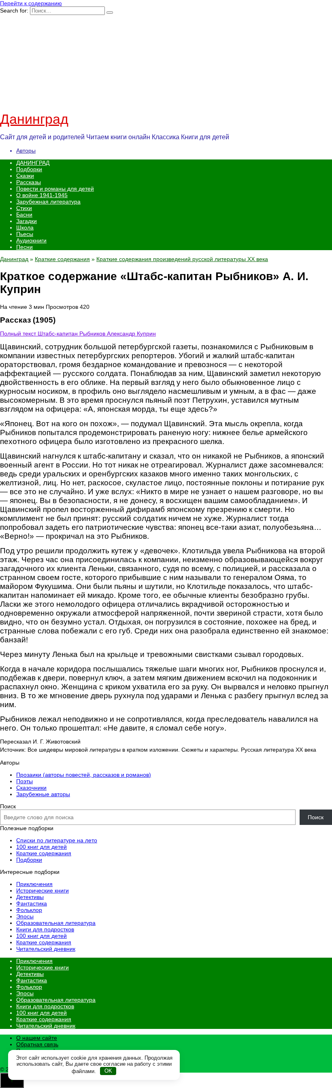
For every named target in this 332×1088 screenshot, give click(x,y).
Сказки (25, 175)
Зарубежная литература (48, 201)
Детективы (30, 897)
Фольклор (29, 910)
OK (108, 1071)
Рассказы (28, 182)
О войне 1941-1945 (42, 195)
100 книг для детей (41, 847)
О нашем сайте (36, 1038)
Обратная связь (37, 1044)
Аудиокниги (31, 240)
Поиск (8, 806)
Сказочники (31, 787)
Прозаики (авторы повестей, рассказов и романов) (83, 774)
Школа (25, 227)
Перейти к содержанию (31, 3)
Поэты (24, 781)
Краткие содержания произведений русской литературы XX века (182, 259)
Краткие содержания (62, 259)
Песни (24, 247)
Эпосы (25, 916)
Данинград (34, 119)
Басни (24, 214)
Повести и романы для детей (55, 188)
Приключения (34, 884)
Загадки (26, 221)
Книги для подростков (45, 929)
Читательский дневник (45, 949)
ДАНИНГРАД (32, 162)
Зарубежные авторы (43, 794)
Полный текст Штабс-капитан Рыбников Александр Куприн (78, 333)
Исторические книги (42, 890)
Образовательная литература (56, 923)
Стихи (24, 208)
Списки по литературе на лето (56, 840)
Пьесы (24, 234)
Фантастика (31, 903)
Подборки (29, 169)
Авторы (26, 150)
